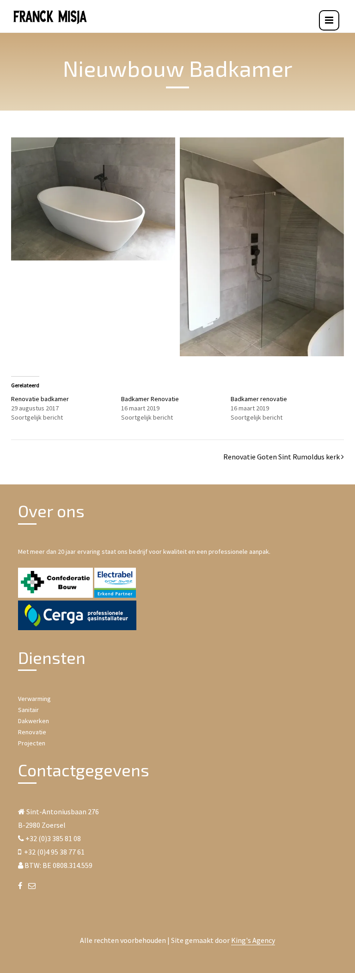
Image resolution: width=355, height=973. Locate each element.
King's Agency (253, 940)
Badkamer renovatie (259, 399)
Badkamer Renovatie (150, 399)
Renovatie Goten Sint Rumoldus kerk (281, 456)
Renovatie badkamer (40, 399)
